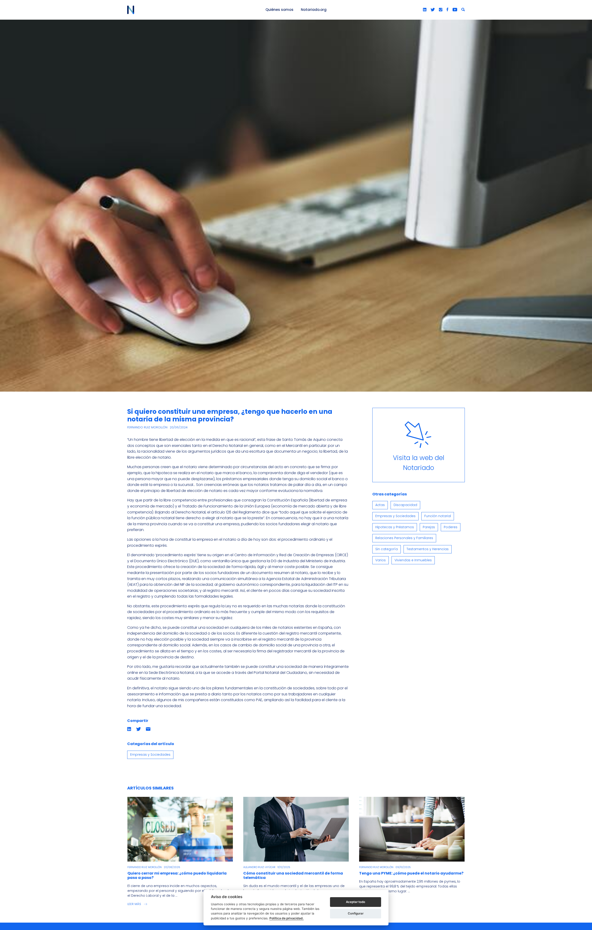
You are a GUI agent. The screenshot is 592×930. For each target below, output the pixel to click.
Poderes (450, 527)
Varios (380, 560)
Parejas (429, 527)
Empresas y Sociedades (150, 754)
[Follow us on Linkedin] (424, 9)
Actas (380, 505)
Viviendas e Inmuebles (413, 560)
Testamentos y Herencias (428, 549)
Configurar (356, 913)
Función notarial (437, 516)
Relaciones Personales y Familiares (404, 538)
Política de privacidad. (286, 918)
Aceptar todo (355, 902)
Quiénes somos (279, 9)
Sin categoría (386, 549)
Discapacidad (405, 505)
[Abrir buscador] (463, 9)
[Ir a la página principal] (191, 10)
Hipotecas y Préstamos (394, 527)
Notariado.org (314, 9)
